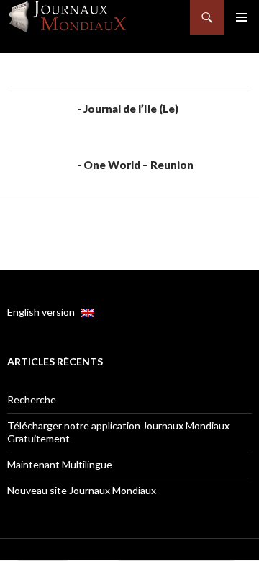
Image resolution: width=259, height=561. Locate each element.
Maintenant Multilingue (59, 464)
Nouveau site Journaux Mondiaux (81, 490)
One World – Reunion (138, 164)
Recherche (31, 399)
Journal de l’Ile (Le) (130, 108)
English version (44, 312)
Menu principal (241, 17)
